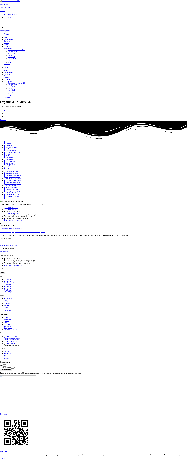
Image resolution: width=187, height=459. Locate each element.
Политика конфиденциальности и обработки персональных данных (22, 232)
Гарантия (7, 46)
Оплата (6, 43)
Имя (1, 365)
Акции (6, 37)
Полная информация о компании (11, 228)
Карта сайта (4, 252)
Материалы (11, 53)
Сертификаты (12, 58)
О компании (8, 48)
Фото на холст (4, 4)
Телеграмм (3, 451)
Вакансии (11, 62)
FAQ (9, 60)
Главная (6, 34)
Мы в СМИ (11, 57)
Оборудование (12, 51)
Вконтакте (3, 414)
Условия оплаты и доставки (9, 245)
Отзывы (6, 44)
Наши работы (8, 39)
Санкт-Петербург (5, 7)
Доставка (7, 41)
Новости (11, 55)
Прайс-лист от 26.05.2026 (16, 50)
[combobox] (9, 271)
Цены (6, 36)
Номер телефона (5, 367)
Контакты (7, 64)
